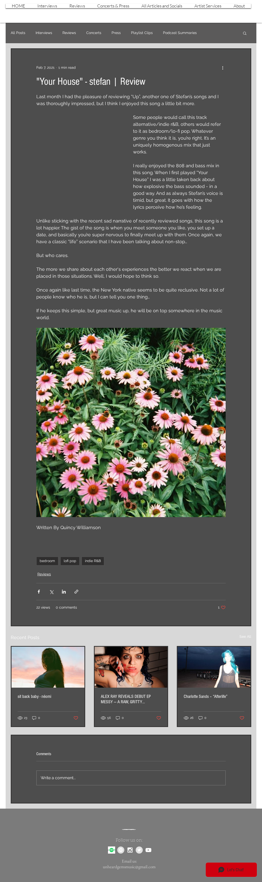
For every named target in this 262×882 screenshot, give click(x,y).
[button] (244, 33)
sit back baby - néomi (34, 696)
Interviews (44, 33)
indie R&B (93, 561)
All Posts (18, 33)
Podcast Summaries (180, 33)
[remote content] (79, 163)
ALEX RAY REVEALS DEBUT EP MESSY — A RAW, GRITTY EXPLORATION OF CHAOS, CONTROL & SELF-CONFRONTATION (130, 699)
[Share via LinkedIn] (63, 591)
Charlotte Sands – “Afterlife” (205, 696)
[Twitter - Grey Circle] (139, 850)
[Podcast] (111, 850)
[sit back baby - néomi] (48, 667)
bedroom (47, 561)
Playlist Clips (142, 33)
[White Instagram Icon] (240, 19)
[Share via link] (76, 591)
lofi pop (70, 561)
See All (245, 636)
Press (116, 33)
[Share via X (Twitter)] (51, 591)
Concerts (93, 33)
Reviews (69, 33)
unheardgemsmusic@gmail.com (129, 866)
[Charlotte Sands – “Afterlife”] (214, 667)
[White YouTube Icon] (249, 19)
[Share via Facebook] (38, 591)
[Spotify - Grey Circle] (120, 850)
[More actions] (223, 67)
